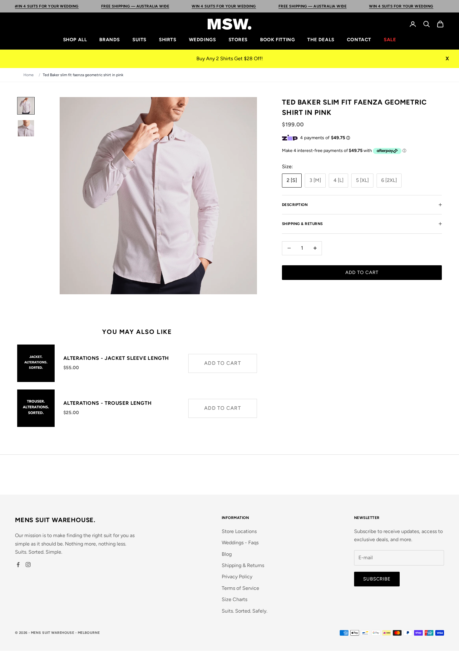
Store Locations (239, 531)
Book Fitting (277, 39)
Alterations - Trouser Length (107, 403)
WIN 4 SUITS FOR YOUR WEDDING (203, 6)
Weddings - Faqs (240, 543)
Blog (227, 554)
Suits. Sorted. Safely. (244, 611)
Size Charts (234, 599)
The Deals (320, 39)
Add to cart (361, 272)
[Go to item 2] (26, 128)
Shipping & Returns (243, 565)
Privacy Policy (237, 577)
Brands (109, 39)
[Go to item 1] (26, 106)
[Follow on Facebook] (18, 564)
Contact (359, 39)
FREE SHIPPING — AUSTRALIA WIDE (114, 6)
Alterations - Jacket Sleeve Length (116, 358)
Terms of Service (240, 588)
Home (28, 75)
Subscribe (377, 579)
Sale (390, 39)
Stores (238, 39)
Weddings (202, 39)
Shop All (75, 39)
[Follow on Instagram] (28, 564)
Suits (139, 39)
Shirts (167, 39)
